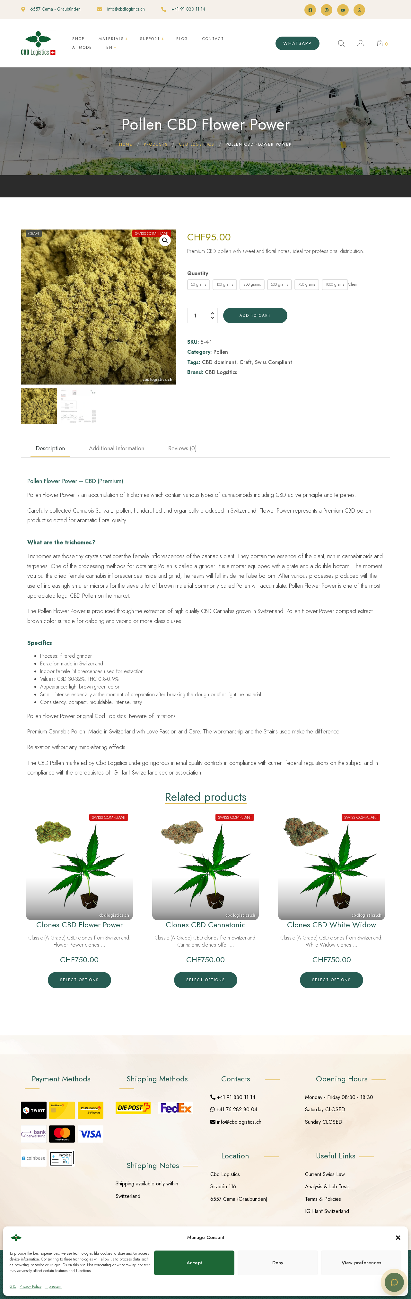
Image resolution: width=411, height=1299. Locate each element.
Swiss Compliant (273, 362)
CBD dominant (219, 362)
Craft (246, 362)
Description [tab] (50, 448)
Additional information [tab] (116, 448)
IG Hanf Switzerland (327, 1211)
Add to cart (255, 315)
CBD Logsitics (221, 372)
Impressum (53, 1286)
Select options (79, 980)
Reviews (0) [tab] (182, 448)
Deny (277, 1262)
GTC (13, 1286)
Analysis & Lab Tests (327, 1186)
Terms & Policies (323, 1199)
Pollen (221, 352)
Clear (352, 284)
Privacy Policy (30, 1286)
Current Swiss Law (325, 1174)
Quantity (197, 273)
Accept (194, 1262)
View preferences (361, 1262)
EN (109, 47)
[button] (398, 1237)
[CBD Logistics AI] (394, 1282)
